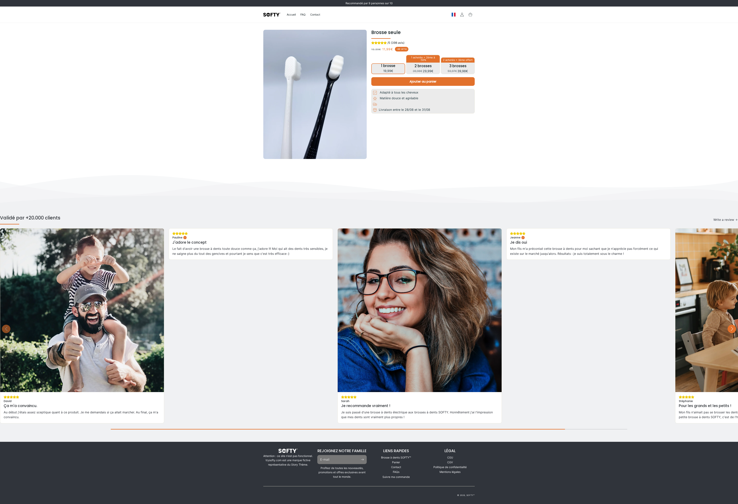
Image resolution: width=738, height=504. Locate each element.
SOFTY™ (470, 495)
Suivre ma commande (396, 476)
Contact (396, 467)
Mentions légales (450, 471)
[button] (470, 14)
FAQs (396, 471)
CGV (450, 462)
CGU (450, 457)
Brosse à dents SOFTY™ (396, 457)
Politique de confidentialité (450, 467)
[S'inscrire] (362, 459)
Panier (396, 462)
